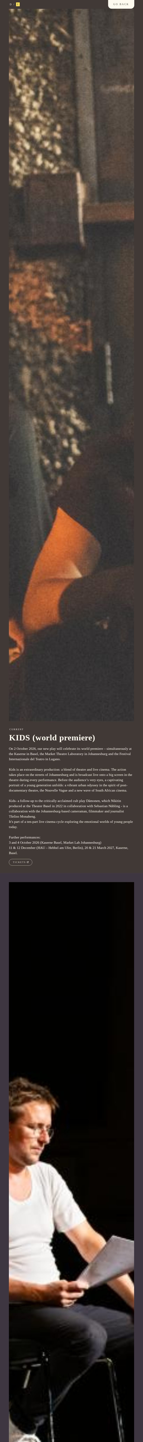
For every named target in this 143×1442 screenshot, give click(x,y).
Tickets (19, 862)
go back (121, 4)
